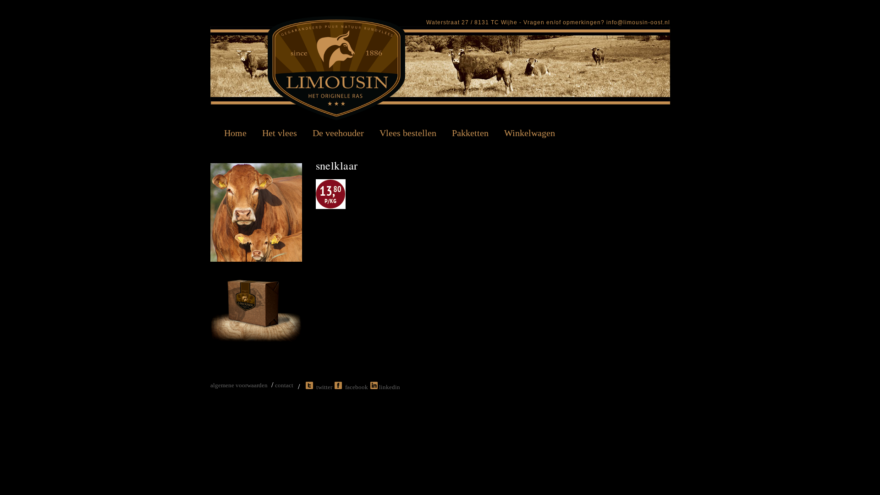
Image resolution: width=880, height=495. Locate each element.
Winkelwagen (529, 133)
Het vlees (279, 133)
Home (235, 133)
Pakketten (470, 133)
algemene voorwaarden (239, 385)
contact (284, 385)
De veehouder (338, 133)
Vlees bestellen (408, 133)
